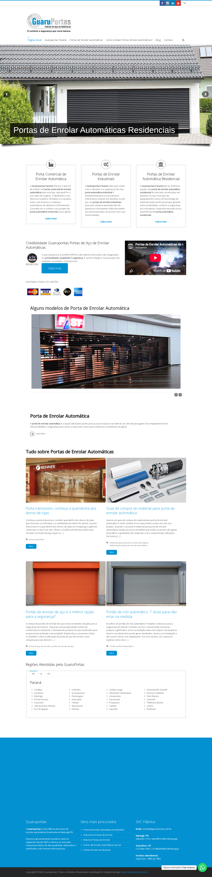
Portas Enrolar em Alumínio (97, 849)
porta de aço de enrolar (39, 646)
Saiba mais (54, 268)
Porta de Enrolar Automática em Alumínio (103, 829)
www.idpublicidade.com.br (135, 872)
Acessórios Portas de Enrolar (98, 834)
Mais (31, 546)
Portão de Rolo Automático (122, 646)
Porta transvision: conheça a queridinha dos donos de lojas (61, 510)
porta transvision (36, 539)
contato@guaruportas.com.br (157, 828)
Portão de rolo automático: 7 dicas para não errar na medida (141, 614)
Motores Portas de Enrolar (96, 839)
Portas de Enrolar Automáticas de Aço (102, 844)
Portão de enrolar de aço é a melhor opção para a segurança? (60, 614)
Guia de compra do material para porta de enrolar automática (140, 510)
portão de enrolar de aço (63, 646)
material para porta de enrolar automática (128, 545)
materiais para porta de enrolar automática (129, 542)
